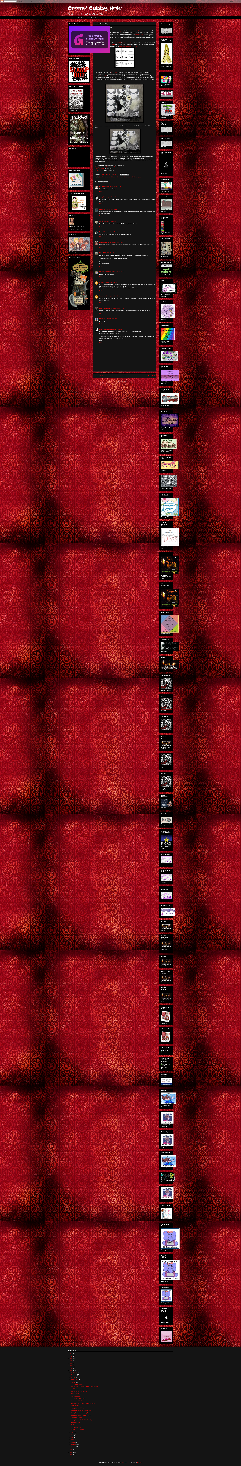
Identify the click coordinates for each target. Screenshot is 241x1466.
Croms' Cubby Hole (95, 8)
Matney (101, 209)
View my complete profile (76, 229)
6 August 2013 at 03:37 (110, 232)
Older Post (151, 376)
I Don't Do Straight (104, 308)
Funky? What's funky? (77, 1384)
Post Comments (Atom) (128, 382)
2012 (71, 1450)
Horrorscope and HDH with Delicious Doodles (83, 1403)
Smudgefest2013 (128, 177)
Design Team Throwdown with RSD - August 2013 (84, 1386)
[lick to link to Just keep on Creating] (79, 209)
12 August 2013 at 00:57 (117, 308)
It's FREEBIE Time (76, 1427)
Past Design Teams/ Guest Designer (89, 17)
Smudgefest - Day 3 (76, 1417)
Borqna (101, 318)
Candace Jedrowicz (105, 271)
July (72, 1432)
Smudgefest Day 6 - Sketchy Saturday (81, 1410)
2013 (71, 1370)
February (73, 1444)
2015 (71, 1365)
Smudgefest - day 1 (76, 1422)
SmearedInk (120, 177)
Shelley (101, 282)
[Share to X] (124, 174)
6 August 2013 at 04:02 (116, 242)
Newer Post (99, 376)
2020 (71, 1353)
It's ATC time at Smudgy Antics (79, 1389)
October (73, 1377)
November (74, 1375)
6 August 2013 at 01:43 (114, 186)
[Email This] (121, 174)
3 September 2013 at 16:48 (114, 329)
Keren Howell (103, 296)
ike (100, 252)
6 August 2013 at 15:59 (117, 271)
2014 (71, 1368)
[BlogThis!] (123, 174)
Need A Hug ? (74, 1425)
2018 (71, 1358)
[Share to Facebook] (126, 174)
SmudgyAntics (138, 177)
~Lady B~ (102, 197)
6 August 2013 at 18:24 (114, 296)
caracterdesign (126, 1462)
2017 (71, 1361)
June (72, 1435)
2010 (71, 1454)
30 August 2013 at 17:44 (110, 318)
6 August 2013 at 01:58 (111, 197)
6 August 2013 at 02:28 (110, 221)
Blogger (139, 1462)
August (73, 1382)
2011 (71, 1452)
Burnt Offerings (75, 1405)
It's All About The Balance (78, 1398)
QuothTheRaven (103, 177)
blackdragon (103, 329)
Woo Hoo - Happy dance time (79, 1391)
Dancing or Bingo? (76, 1393)
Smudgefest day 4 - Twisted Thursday (81, 1415)
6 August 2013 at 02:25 (110, 209)
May (72, 1437)
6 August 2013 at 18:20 (111, 282)
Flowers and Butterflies (77, 1401)
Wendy (101, 221)
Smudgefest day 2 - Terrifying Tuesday (81, 1420)
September (74, 1379)
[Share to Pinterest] (128, 174)
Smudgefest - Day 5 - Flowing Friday (81, 1413)
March (73, 1442)
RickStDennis (112, 177)
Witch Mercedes (75, 1396)
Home (72, 17)
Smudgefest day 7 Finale (77, 1408)
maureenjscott (103, 186)
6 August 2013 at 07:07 (108, 252)
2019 (71, 1356)
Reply (100, 191)
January (73, 1447)
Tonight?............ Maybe (77, 1429)
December (74, 1372)
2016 (71, 1363)
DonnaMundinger (104, 242)
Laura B (101, 232)
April (72, 1439)
